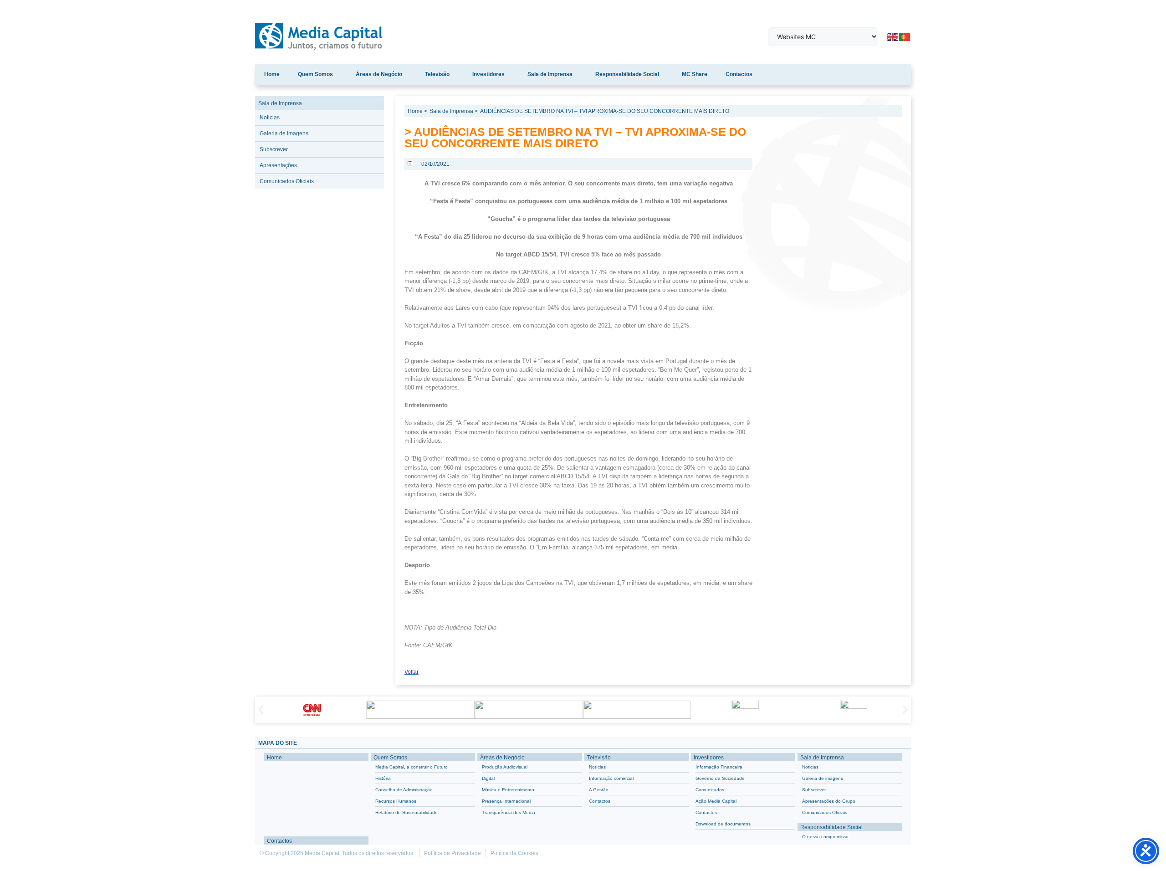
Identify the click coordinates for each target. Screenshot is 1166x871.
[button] (260, 710)
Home (272, 74)
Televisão (437, 74)
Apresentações (278, 165)
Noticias (270, 117)
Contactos (739, 74)
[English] (893, 36)
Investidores (488, 74)
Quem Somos (315, 74)
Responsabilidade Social (627, 74)
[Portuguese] (905, 36)
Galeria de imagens (284, 133)
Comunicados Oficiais (287, 181)
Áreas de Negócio (379, 74)
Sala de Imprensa (550, 74)
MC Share (694, 74)
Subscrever (274, 149)
